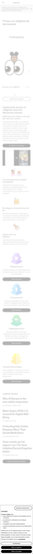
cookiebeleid (21, 539)
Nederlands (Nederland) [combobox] (22, 508)
